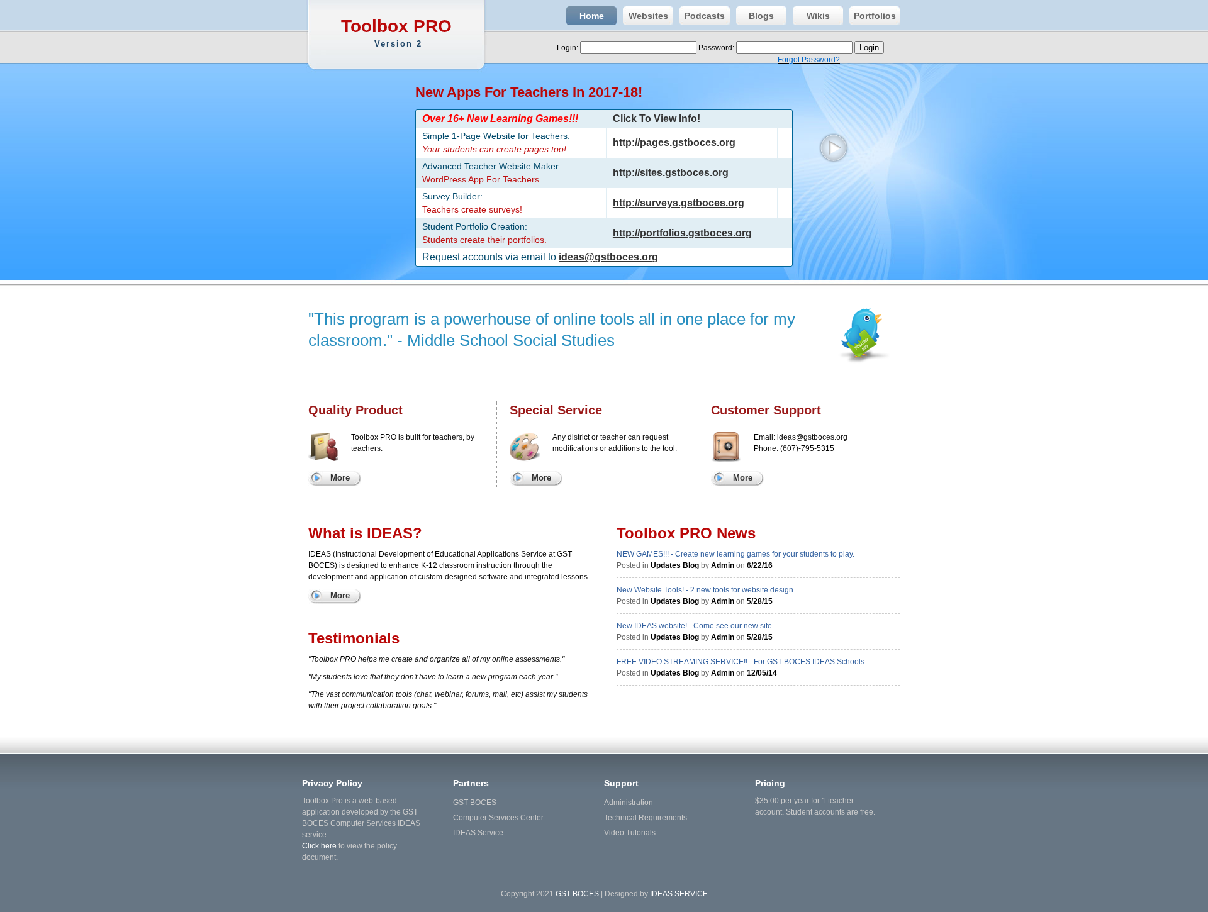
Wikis (818, 16)
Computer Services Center (498, 817)
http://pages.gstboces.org (674, 142)
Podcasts (705, 16)
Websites (648, 16)
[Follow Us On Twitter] (859, 348)
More (340, 477)
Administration (628, 802)
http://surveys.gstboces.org (678, 202)
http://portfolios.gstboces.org (682, 233)
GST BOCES (474, 802)
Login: (568, 47)
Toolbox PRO (396, 32)
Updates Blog (675, 565)
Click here (319, 846)
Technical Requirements (645, 817)
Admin (722, 565)
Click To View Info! (656, 118)
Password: (717, 47)
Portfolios (875, 16)
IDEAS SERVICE (679, 893)
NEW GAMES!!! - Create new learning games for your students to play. (735, 554)
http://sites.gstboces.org (671, 172)
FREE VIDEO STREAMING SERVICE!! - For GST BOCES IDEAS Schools (740, 661)
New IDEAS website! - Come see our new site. (695, 625)
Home (591, 16)
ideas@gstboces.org (608, 257)
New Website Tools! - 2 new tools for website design (705, 590)
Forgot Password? (809, 59)
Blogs (761, 16)
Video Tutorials (630, 832)
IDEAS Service (478, 832)
